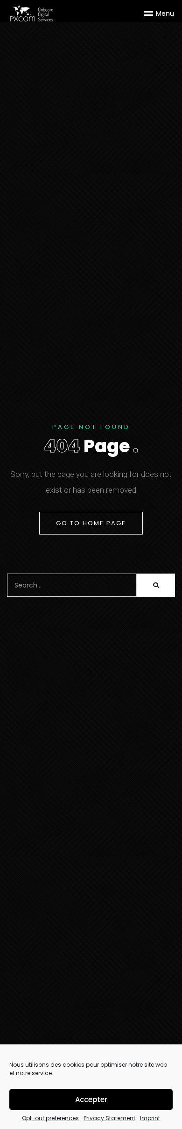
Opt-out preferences (50, 1118)
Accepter (91, 1099)
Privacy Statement (109, 1118)
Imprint (150, 1118)
